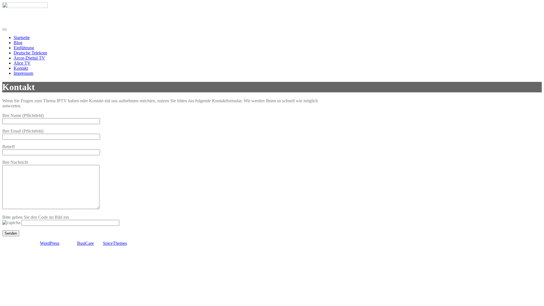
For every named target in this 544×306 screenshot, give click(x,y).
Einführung (24, 47)
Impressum (23, 73)
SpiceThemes (115, 243)
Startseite (22, 37)
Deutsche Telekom (30, 52)
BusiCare (85, 243)
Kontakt (21, 68)
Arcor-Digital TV (29, 58)
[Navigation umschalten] (4, 29)
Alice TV (22, 63)
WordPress (49, 243)
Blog (18, 42)
